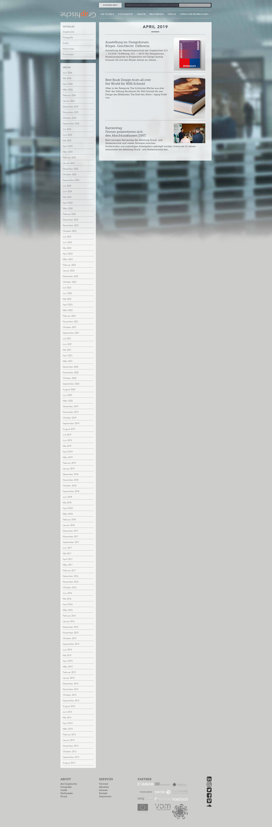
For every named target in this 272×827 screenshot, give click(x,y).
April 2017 (68, 559)
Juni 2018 (67, 497)
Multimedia (68, 48)
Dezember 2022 (70, 276)
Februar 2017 (69, 570)
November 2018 (70, 480)
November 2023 (70, 225)
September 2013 (71, 757)
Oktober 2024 (69, 174)
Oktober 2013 (69, 751)
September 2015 (71, 644)
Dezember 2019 (70, 406)
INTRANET (163, 5)
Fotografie (68, 37)
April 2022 (68, 304)
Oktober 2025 (69, 118)
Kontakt (103, 793)
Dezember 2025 (70, 106)
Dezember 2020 (70, 366)
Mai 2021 (67, 350)
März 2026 (68, 89)
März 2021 (68, 361)
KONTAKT (174, 5)
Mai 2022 (67, 299)
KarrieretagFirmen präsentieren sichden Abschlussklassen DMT (125, 131)
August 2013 (69, 762)
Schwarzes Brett (110, 5)
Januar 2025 (68, 163)
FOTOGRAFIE (125, 14)
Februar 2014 (69, 734)
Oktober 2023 (69, 231)
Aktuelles (104, 787)
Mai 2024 (67, 197)
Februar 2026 (69, 95)
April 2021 (68, 355)
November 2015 (70, 632)
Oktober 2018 (69, 485)
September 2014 (71, 700)
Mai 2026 (67, 78)
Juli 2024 (67, 185)
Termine (103, 784)
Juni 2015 (67, 649)
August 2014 (69, 706)
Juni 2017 (67, 548)
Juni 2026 (67, 72)
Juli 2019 (67, 434)
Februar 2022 (69, 316)
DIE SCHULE (107, 14)
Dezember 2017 (70, 531)
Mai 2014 (67, 717)
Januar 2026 (68, 101)
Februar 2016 (69, 615)
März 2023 (68, 259)
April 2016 (68, 604)
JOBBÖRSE (152, 5)
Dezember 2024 (70, 169)
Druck (63, 796)
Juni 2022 (67, 293)
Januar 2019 (68, 468)
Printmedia (68, 54)
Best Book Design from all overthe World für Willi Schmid (128, 81)
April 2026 (68, 84)
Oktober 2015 (69, 638)
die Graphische (68, 784)
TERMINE (130, 5)
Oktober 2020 (69, 378)
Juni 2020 (67, 395)
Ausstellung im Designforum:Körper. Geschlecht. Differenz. (127, 44)
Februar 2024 (69, 214)
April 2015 (68, 661)
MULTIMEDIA (157, 14)
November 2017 (70, 536)
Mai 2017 (67, 553)
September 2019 (71, 423)
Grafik (66, 43)
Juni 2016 (67, 593)
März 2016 (68, 610)
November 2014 (70, 689)
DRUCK (172, 14)
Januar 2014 (68, 740)
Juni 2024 (67, 191)
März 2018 (68, 514)
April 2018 (68, 508)
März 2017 (68, 564)
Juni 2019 (67, 440)
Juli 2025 (67, 129)
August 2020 (69, 389)
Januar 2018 (68, 525)
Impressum (105, 796)
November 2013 (70, 746)
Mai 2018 (67, 502)
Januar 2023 (68, 270)
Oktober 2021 (69, 327)
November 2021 (70, 321)
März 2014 (68, 729)
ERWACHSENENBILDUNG (194, 14)
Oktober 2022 (69, 282)
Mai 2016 (67, 598)
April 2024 (68, 202)
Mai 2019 (67, 446)
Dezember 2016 (70, 576)
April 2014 (68, 723)
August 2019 (69, 429)
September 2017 (71, 542)
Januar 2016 (68, 621)
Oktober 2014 (69, 695)
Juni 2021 (67, 344)
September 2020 (71, 383)
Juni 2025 (67, 135)
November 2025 (70, 112)
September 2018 (71, 491)
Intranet (103, 790)
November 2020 (70, 372)
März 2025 (68, 152)
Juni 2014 (67, 712)
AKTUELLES (141, 5)
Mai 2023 (67, 248)
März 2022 (68, 310)
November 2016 (70, 581)
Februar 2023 (69, 265)
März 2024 (68, 208)
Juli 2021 (67, 338)
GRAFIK (141, 14)
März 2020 (68, 400)
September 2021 (71, 333)
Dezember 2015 (70, 627)
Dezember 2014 (70, 683)
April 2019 (68, 451)
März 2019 (68, 457)
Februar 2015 (69, 672)
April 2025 (68, 146)
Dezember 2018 (70, 474)
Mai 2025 (67, 140)
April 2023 (68, 253)
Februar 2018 (69, 519)
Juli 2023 (67, 236)
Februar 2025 (69, 157)
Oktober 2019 (69, 417)
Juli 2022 (67, 287)
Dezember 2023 (70, 219)
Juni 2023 (67, 242)
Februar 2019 (69, 463)
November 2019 (70, 412)
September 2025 (71, 123)
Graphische (68, 31)
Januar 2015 (68, 678)
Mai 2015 (67, 655)
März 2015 (68, 666)
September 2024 (71, 180)
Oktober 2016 (69, 587)
